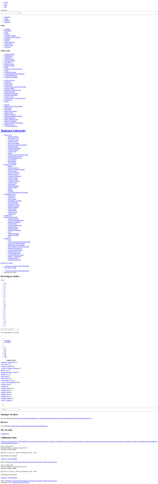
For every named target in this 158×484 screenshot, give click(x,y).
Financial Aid (8, 85)
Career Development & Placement (18, 192)
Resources (7, 22)
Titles (41, 426)
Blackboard (7, 30)
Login (2, 434)
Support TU (7, 238)
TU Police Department (10, 126)
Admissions (7, 57)
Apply (6, 2)
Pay (5, 7)
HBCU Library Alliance (68, 441)
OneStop (7, 34)
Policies (6, 101)
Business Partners (13, 146)
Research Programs (13, 233)
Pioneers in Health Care (15, 248)
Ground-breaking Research (16, 220)
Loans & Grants (12, 212)
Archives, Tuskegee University (10, 368)
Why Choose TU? (13, 138)
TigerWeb (7, 17)
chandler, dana (5, 394)
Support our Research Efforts (16, 243)
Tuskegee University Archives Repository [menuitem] (16, 266)
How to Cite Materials (40, 418)
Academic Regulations (14, 176)
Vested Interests (12, 223)
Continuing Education (10, 75)
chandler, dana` (5, 396)
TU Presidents (12, 163)
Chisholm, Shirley (6, 398)
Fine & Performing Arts (15, 158)
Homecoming (12, 161)
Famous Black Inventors (122, 441)
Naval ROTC (8, 100)
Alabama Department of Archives (105, 441)
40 (5, 352)
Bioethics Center (9, 64)
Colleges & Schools (10, 72)
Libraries (7, 40)
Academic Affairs (9, 54)
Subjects (45, 426)
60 (5, 353)
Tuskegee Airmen (13, 258)
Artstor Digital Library (11, 443)
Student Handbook (9, 118)
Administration (8, 56)
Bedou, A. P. (4, 370)
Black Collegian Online (136, 441)
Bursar (6, 67)
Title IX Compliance (10, 121)
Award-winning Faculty (15, 225)
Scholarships (8, 108)
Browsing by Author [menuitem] (10, 267)
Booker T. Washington (14, 256)
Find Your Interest (13, 168)
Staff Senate (7, 109)
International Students (14, 148)
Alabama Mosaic (91, 441)
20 (5, 350)
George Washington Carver (16, 255)
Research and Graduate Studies (13, 106)
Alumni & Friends (9, 61)
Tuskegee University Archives (20, 482)
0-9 (5, 283)
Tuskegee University (13, 130)
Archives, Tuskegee (6, 366)
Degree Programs (13, 174)
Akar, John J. (5, 364)
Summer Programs (13, 219)
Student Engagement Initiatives (13, 116)
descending (7, 342)
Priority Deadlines (13, 207)
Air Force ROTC (9, 59)
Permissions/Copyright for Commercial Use (59, 418)
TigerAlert (7, 47)
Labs (9, 232)
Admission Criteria (13, 204)
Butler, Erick (4, 378)
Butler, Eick (4, 376)
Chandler (3, 386)
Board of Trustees (9, 65)
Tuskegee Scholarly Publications (13, 123)
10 (5, 348)
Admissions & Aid (9, 194)
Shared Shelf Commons (40, 441)
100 (5, 357)
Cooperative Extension (11, 77)
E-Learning (7, 82)
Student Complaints (10, 114)
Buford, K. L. (5, 374)
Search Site (4, 10)
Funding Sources (13, 227)
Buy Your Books (13, 202)
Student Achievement (10, 111)
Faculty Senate (8, 83)
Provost (10, 166)
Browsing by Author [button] (7, 263)
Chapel (6, 70)
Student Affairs (8, 113)
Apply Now (11, 197)
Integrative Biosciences (11, 95)
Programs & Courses (10, 164)
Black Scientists (147, 441)
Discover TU (8, 135)
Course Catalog (8, 45)
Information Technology (11, 93)
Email (6, 32)
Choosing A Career (13, 140)
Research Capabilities (14, 222)
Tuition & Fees (12, 209)
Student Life (8, 215)
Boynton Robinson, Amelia (9, 372)
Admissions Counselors (15, 200)
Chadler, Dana (5, 384)
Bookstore (7, 39)
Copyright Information (78, 418)
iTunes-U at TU (9, 96)
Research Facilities (13, 235)
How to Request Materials (26, 418)
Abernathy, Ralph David (8, 362)
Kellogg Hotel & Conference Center (14, 98)
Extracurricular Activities (15, 156)
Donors (10, 153)
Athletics (7, 20)
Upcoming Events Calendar (12, 37)
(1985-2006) (13, 441)
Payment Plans (12, 210)
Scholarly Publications (14, 230)
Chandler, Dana (5, 388)
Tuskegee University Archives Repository (17, 271)
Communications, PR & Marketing (14, 74)
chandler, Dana (5, 392)
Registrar (7, 104)
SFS (9, 237)
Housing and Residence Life (12, 90)
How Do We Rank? (14, 143)
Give (5, 4)
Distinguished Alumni (14, 260)
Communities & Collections (19, 426)
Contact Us (88, 418)
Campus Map (8, 44)
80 (5, 355)
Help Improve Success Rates (16, 245)
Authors (37, 426)
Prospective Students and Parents (17, 145)
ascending (7, 340)
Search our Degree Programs (16, 169)
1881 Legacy (29, 441)
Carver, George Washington (9, 382)
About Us (16, 418)
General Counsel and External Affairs (15, 87)
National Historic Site (14, 251)
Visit (5, 5)
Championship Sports (14, 253)
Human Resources (9, 92)
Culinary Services (9, 80)
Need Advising (12, 171)
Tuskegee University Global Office (18, 154)
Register (6, 434)
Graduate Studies (9, 88)
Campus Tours (12, 151)
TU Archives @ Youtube (54, 441)
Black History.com (80, 441)
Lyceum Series (12, 159)
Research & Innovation (11, 217)
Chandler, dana (5, 390)
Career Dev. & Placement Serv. (13, 69)
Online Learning (13, 141)
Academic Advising (13, 205)
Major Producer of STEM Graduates (18, 246)
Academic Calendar (10, 35)
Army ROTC (8, 62)
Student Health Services (11, 119)
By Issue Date (31, 426)
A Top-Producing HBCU (15, 250)
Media (6, 19)
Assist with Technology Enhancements (19, 242)
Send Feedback (12, 459)
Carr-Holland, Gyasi (7, 380)
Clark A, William (6, 400)
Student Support (12, 187)
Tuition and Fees (9, 124)
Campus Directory (9, 42)
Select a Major (12, 199)
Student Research (13, 228)
